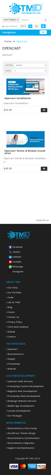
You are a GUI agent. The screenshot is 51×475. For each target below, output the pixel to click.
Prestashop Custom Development (25, 386)
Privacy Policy (14, 321)
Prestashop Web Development (23, 396)
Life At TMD (13, 302)
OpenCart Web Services (20, 381)
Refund (11, 331)
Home (7, 41)
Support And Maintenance (21, 447)
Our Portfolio (14, 292)
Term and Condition (17, 326)
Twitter (16, 251)
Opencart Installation (17, 98)
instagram (17, 271)
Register (14, 26)
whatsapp (17, 266)
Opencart (21, 41)
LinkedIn (16, 256)
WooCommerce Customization (23, 438)
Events (11, 312)
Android (11, 368)
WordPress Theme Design (21, 433)
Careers (11, 336)
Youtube (16, 261)
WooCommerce (15, 354)
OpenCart (12, 349)
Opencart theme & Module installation (24, 152)
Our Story (12, 287)
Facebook (17, 246)
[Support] (43, 26)
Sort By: (9, 65)
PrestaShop (13, 363)
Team (10, 297)
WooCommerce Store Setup (22, 428)
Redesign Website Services (22, 400)
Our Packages (14, 415)
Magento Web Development (22, 391)
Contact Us (13, 317)
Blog (9, 307)
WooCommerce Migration (20, 443)
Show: (8, 70)
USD (22, 26)
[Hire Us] (36, 26)
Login (6, 26)
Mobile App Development (20, 405)
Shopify (11, 358)
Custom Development (19, 410)
